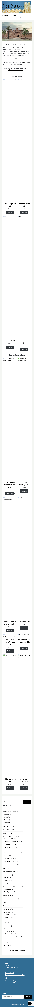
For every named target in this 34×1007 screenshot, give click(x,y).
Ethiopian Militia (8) (10, 780)
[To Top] (30, 1003)
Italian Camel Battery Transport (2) (9, 642)
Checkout (8, 971)
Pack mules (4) (24, 622)
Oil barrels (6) (10, 341)
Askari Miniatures (9, 15)
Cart (6, 969)
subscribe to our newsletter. (15, 70)
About (7, 965)
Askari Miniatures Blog (11, 967)
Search (5, 799)
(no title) (7, 963)
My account (8, 977)
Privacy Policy (9, 979)
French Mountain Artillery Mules (10, 623)
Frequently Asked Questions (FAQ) (15, 975)
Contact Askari (9, 973)
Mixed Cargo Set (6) (10, 205)
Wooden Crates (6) (24, 205)
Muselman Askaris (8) (24, 780)
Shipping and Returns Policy (13, 982)
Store (24, 62)
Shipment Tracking (10, 981)
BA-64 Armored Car (24, 342)
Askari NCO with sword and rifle (24, 641)
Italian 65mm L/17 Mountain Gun (9, 485)
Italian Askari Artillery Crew (24, 484)
